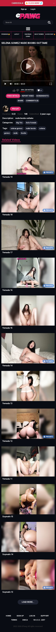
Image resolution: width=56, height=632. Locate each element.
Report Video (28, 96)
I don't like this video (17, 90)
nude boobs (31, 128)
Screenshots (42, 96)
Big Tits (19, 123)
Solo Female (31, 123)
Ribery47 (15, 109)
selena (42, 128)
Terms (14, 620)
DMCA (25, 620)
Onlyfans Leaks (28, 35)
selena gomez (17, 128)
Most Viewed (39, 34)
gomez (7, 133)
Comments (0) (32, 101)
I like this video (14, 90)
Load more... (28, 602)
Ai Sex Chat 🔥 (50, 34)
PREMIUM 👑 (5, 34)
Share (20, 101)
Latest (16, 34)
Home (8, 616)
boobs (23, 133)
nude (15, 133)
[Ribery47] (5, 109)
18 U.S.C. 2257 (39, 620)
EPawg (24, 626)
